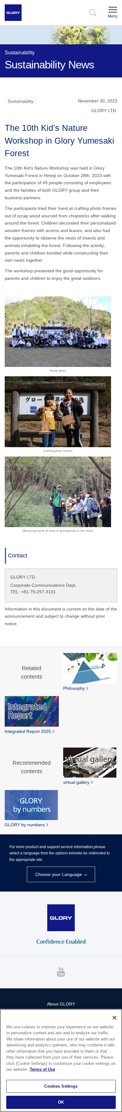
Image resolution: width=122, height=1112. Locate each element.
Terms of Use (42, 1069)
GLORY (13, 12)
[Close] (114, 1018)
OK (61, 1102)
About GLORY (61, 1003)
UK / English (42, 885)
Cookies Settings (61, 1086)
